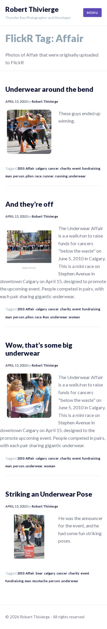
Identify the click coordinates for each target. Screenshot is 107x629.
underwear (77, 176)
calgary (41, 168)
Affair (30, 168)
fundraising (91, 168)
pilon (30, 176)
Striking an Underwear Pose (48, 494)
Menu (92, 13)
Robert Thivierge (32, 9)
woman (74, 317)
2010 (20, 168)
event (76, 168)
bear (39, 573)
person (18, 176)
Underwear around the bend (49, 89)
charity (65, 168)
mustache (40, 581)
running (61, 176)
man (8, 176)
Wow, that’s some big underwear (38, 349)
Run (46, 317)
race (38, 176)
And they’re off (29, 204)
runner (48, 176)
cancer (53, 168)
